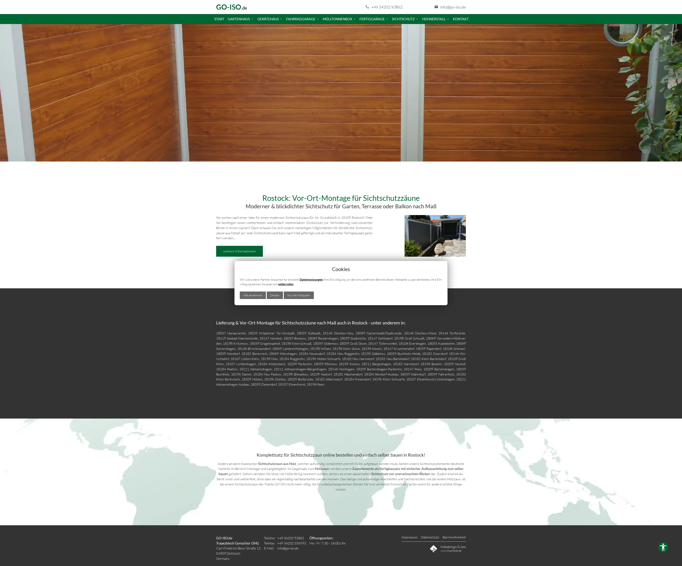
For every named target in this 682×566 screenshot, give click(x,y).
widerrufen (285, 284)
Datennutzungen (311, 279)
